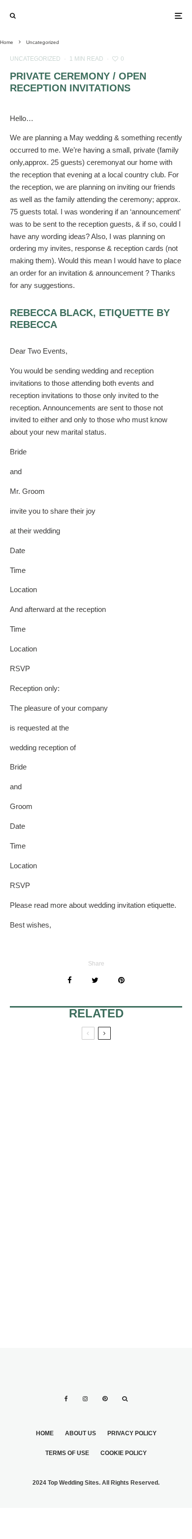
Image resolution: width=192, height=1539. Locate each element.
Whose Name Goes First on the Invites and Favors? (137, 1178)
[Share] (69, 980)
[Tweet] (95, 980)
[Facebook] (66, 1398)
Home (45, 1433)
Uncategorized (35, 58)
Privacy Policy (132, 1433)
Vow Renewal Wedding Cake (42, 1173)
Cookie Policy (123, 1453)
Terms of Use (67, 1453)
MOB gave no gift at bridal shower (137, 1247)
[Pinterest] (105, 1398)
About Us (80, 1433)
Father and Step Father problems (50, 1079)
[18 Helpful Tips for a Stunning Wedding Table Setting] (139, 1097)
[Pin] (121, 980)
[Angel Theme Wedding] (53, 1259)
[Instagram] (85, 1398)
